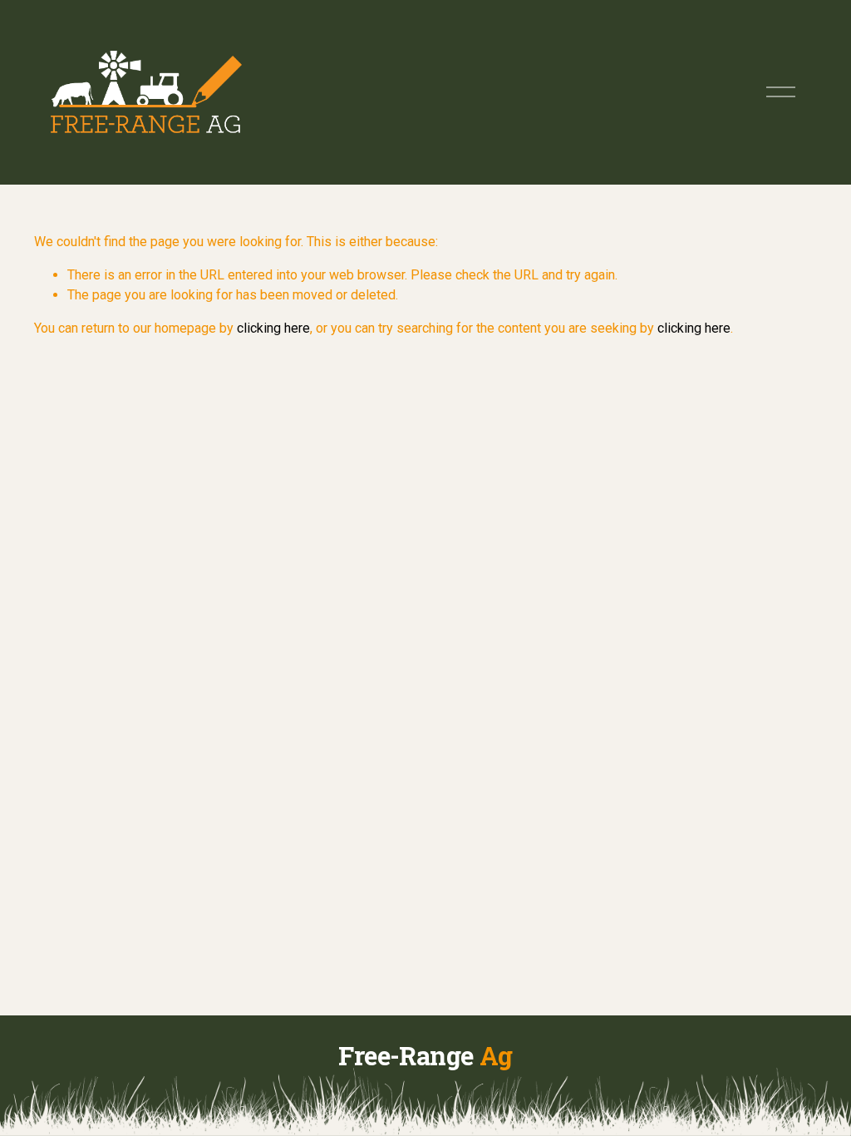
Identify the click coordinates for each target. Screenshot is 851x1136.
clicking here (273, 328)
